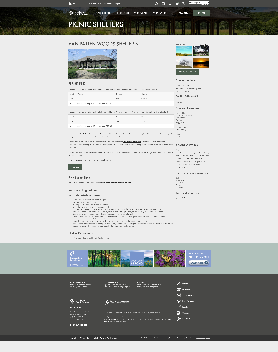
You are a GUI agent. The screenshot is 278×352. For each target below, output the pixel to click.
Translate (205, 5)
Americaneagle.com (203, 338)
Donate (201, 13)
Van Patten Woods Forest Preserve (93, 134)
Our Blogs (141, 282)
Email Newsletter (110, 282)
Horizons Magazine (77, 282)
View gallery (204, 45)
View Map (75, 167)
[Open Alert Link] (156, 3)
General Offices (75, 307)
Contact (95, 338)
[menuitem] (102, 13)
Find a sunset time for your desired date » (116, 182)
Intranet (114, 338)
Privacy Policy (85, 338)
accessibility (112, 319)
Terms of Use (104, 338)
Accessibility (73, 338)
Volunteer (183, 13)
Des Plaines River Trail (132, 141)
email (161, 319)
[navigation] (131, 13)
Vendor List (180, 198)
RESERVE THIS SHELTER (187, 72)
